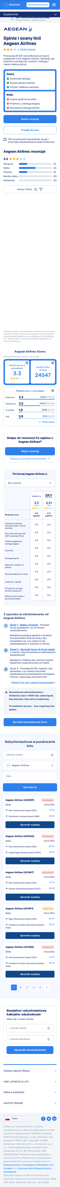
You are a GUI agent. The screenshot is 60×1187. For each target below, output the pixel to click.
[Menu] (54, 4)
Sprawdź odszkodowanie (38, 5)
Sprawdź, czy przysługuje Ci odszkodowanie (28, 458)
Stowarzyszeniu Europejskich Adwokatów (26, 1164)
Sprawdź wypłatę (30, 824)
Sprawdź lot (30, 787)
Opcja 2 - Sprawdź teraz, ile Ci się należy (32, 649)
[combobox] (30, 483)
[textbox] (28, 755)
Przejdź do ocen (30, 130)
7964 (49, 505)
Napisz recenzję (30, 119)
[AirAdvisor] (12, 5)
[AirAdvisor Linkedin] (54, 1118)
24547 (36, 505)
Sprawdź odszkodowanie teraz (30, 722)
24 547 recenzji (27, 49)
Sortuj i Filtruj (24, 189)
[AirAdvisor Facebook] (43, 1119)
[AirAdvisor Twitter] (49, 1119)
